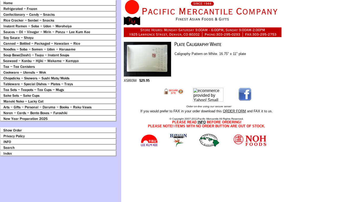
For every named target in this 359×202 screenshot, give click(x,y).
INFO (202, 122)
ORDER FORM (234, 111)
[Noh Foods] (178, 145)
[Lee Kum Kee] (149, 146)
